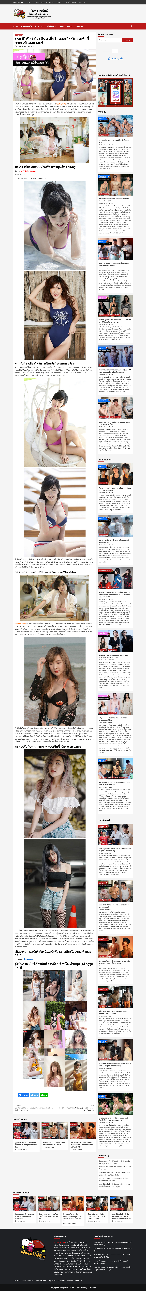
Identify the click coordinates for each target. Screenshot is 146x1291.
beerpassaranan (30, 959)
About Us (82, 2)
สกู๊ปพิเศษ (59, 2)
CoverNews (80, 1288)
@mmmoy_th (115, 58)
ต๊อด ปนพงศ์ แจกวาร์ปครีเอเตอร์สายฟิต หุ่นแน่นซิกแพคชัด (115, 1168)
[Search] (131, 26)
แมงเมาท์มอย (81, 1269)
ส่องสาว (117, 314)
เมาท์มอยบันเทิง (39, 2)
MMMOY (30, 46)
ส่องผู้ (25, 1137)
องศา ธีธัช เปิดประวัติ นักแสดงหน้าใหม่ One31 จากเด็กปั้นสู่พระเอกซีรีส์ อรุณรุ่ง (115, 1185)
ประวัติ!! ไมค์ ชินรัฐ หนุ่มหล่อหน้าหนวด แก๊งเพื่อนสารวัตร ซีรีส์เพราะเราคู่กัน (34, 1108)
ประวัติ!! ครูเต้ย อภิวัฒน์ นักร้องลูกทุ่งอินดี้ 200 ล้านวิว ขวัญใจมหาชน (76, 1108)
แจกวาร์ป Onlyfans (70, 2)
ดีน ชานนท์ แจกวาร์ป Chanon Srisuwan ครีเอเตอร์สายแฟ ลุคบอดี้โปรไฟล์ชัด (82, 1144)
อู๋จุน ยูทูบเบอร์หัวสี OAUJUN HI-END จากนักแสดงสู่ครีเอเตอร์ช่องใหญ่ (26, 1144)
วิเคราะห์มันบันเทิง (104, 587)
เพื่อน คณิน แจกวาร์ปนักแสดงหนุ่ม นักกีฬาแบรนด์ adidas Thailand (113, 1179)
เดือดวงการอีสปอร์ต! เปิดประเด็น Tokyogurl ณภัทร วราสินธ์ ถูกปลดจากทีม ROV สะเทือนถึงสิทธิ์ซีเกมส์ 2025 (115, 594)
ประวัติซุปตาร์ (50, 2)
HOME (30, 2)
